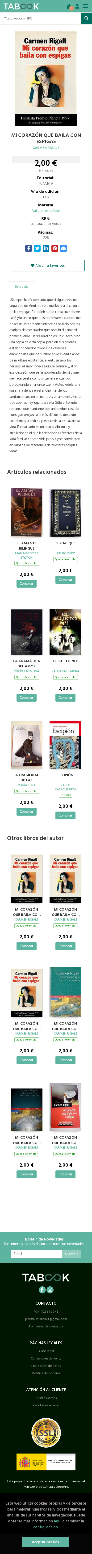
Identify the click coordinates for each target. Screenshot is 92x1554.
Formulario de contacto (46, 1326)
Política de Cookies (46, 1373)
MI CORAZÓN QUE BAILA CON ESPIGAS (26, 911)
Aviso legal (46, 1351)
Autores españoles (46, 211)
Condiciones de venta (46, 1358)
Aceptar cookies (45, 1542)
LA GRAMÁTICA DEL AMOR (26, 663)
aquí (57, 1521)
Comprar (26, 584)
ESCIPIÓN (65, 775)
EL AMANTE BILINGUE (27, 545)
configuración (45, 1527)
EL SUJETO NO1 (65, 661)
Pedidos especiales (46, 1405)
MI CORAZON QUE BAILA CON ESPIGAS (65, 1139)
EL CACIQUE (65, 543)
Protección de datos (46, 1366)
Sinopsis (21, 287)
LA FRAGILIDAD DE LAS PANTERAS (26, 777)
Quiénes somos (46, 1398)
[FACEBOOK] (42, 1289)
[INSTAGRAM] (50, 1289)
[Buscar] (86, 18)
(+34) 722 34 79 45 (46, 1311)
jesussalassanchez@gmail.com (46, 1319)
